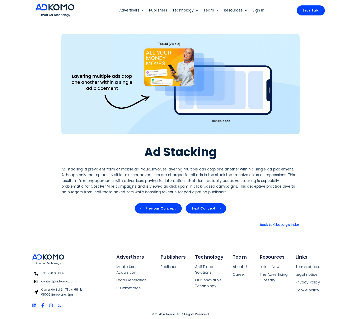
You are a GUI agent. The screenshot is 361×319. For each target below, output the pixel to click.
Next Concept (203, 208)
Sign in (258, 10)
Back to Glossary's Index (280, 224)
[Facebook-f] (43, 305)
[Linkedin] (34, 305)
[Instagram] (51, 305)
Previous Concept (161, 208)
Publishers (158, 10)
